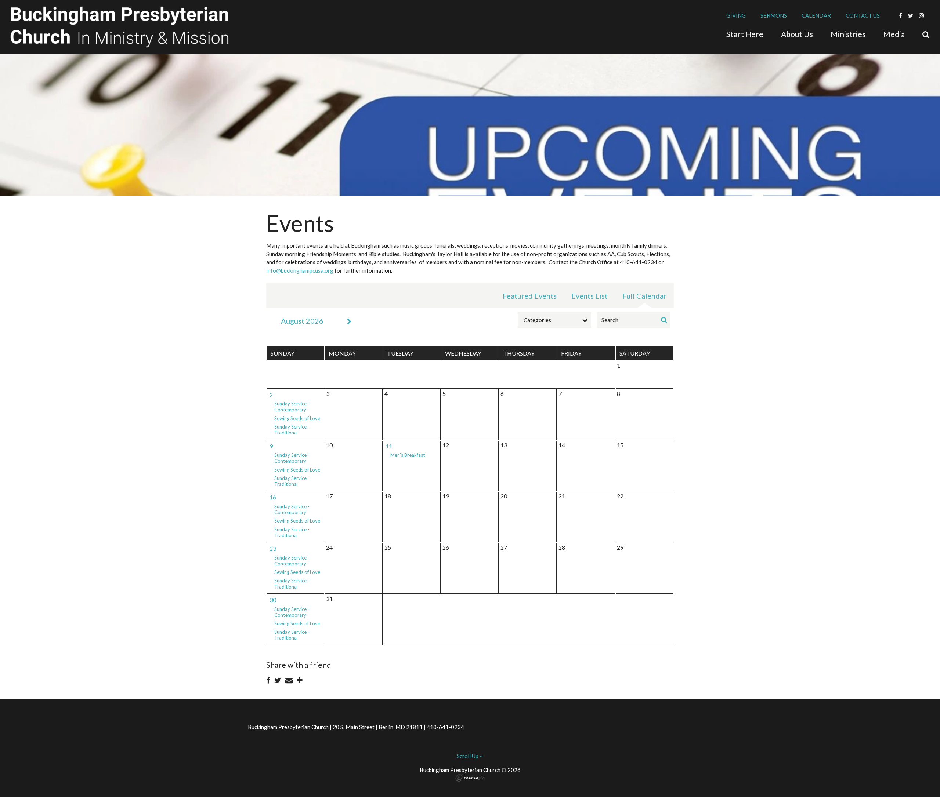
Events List (589, 295)
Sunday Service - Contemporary (292, 406)
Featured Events (530, 295)
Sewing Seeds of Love (297, 418)
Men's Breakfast (407, 455)
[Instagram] (921, 15)
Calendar (816, 15)
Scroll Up (468, 756)
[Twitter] (910, 15)
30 (273, 599)
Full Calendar (644, 295)
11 (389, 446)
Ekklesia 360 (470, 778)
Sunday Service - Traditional (292, 430)
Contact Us (863, 15)
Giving (736, 15)
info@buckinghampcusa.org (299, 270)
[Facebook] (900, 15)
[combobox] (554, 320)
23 (273, 548)
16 (273, 497)
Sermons (773, 15)
